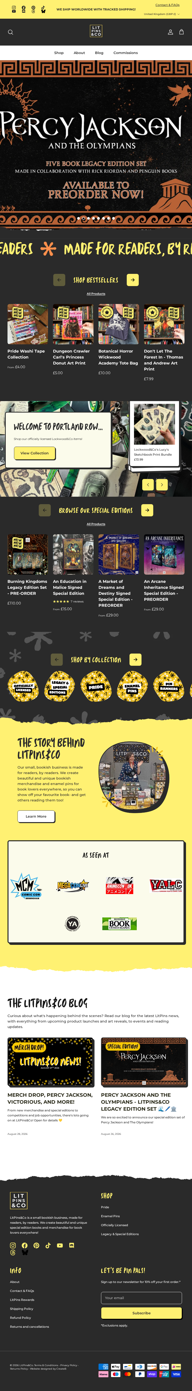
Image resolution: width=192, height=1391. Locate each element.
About (79, 53)
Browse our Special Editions (96, 510)
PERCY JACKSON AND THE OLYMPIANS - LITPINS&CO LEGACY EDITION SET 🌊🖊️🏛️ (139, 1102)
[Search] (11, 32)
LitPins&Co (26, 1365)
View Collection (34, 453)
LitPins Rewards (22, 1300)
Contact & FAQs (168, 5)
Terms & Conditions (46, 1365)
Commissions (126, 53)
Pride (105, 1207)
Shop (59, 53)
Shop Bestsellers (96, 280)
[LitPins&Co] (96, 31)
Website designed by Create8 (48, 1368)
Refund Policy (20, 1318)
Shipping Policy (21, 1309)
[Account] (170, 32)
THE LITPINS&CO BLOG (48, 1003)
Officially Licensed (114, 1225)
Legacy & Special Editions (120, 1234)
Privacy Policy (68, 1365)
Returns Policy (19, 1368)
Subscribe (141, 1313)
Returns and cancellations (29, 1327)
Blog (99, 53)
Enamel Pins (110, 1216)
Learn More (36, 816)
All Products (96, 294)
